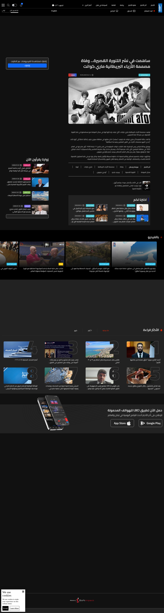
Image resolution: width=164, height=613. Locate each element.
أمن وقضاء (27, 165)
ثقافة (114, 5)
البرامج (112, 11)
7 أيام (90, 330)
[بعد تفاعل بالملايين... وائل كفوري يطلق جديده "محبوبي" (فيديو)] (144, 379)
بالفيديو (153, 237)
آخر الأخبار (143, 5)
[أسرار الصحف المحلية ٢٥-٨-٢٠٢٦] (20, 352)
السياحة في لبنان (101, 5)
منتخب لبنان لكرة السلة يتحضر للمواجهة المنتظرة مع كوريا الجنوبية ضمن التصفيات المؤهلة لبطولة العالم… (43, 269)
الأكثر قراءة (151, 330)
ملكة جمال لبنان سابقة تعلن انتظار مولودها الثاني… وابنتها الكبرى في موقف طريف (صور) (123, 209)
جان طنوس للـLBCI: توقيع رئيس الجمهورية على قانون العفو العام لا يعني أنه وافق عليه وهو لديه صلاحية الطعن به (103, 387)
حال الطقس (27, 192)
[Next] (3, 257)
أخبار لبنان (27, 206)
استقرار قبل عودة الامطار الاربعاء (19, 195)
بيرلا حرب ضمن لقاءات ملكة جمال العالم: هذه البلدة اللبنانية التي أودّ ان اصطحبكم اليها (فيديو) (82, 220)
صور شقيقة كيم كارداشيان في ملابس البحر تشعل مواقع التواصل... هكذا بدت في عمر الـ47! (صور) (82, 209)
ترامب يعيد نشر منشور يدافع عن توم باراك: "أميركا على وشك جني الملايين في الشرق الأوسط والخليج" (64, 361)
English (54, 11)
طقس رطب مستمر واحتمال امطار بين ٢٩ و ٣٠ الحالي (103, 361)
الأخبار (153, 5)
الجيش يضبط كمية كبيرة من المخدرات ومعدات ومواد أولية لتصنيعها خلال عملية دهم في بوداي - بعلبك (62, 387)
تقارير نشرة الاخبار (150, 264)
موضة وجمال (131, 205)
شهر (75, 330)
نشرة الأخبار (132, 5)
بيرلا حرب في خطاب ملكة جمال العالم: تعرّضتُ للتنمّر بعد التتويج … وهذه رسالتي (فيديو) (123, 220)
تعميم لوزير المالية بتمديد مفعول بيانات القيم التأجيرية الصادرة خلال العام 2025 (19, 183)
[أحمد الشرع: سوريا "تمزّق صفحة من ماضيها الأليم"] (144, 352)
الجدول (129, 11)
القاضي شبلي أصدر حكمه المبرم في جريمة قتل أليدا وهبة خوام (19, 169)
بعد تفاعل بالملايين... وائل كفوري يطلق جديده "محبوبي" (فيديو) (144, 387)
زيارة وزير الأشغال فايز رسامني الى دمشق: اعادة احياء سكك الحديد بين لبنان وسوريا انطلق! (135, 269)
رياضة (122, 5)
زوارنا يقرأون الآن (37, 159)
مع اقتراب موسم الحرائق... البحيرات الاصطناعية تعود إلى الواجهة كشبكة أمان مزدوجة (90, 269)
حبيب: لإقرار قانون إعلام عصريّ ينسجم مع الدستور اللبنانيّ (20, 210)
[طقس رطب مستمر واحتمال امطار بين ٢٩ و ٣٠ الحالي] (102, 352)
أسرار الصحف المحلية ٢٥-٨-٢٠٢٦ (26, 359)
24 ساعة (106, 330)
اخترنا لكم (140, 200)
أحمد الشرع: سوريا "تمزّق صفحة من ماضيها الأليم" (145, 361)
